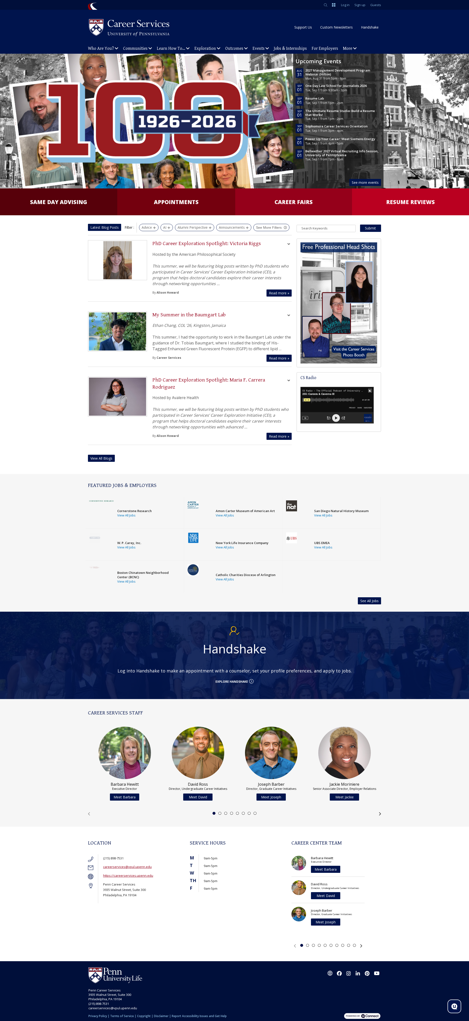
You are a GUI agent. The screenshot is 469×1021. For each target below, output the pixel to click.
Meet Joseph (271, 797)
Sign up (359, 5)
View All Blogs (101, 458)
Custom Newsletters (336, 27)
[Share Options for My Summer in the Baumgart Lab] (289, 315)
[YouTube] (376, 973)
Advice (147, 227)
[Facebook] (339, 973)
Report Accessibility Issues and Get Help (199, 1016)
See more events (365, 182)
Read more (279, 293)
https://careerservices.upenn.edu (128, 875)
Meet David (198, 797)
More (347, 48)
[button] (88, 813)
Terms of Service (122, 1016)
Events (259, 48)
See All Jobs (369, 600)
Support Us (303, 27)
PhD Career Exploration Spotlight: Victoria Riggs (206, 243)
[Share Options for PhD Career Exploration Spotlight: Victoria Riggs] (289, 244)
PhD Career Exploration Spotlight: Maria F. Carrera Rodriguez (208, 383)
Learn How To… (171, 48)
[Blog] (330, 973)
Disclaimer (161, 1016)
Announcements (232, 227)
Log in (345, 5)
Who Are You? (101, 48)
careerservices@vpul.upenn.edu (127, 867)
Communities (135, 48)
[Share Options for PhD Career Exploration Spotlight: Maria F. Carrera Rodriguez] (289, 381)
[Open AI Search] (454, 1006)
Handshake (370, 27)
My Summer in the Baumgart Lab (189, 315)
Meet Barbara (125, 797)
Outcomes (234, 48)
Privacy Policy (97, 1016)
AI (164, 227)
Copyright (144, 1016)
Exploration (205, 48)
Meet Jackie (344, 797)
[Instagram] (348, 973)
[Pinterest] (367, 973)
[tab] (214, 813)
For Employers (325, 48)
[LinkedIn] (358, 973)
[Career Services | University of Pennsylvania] (129, 27)
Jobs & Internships (290, 48)
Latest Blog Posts (104, 227)
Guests (375, 5)
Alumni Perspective (193, 227)
